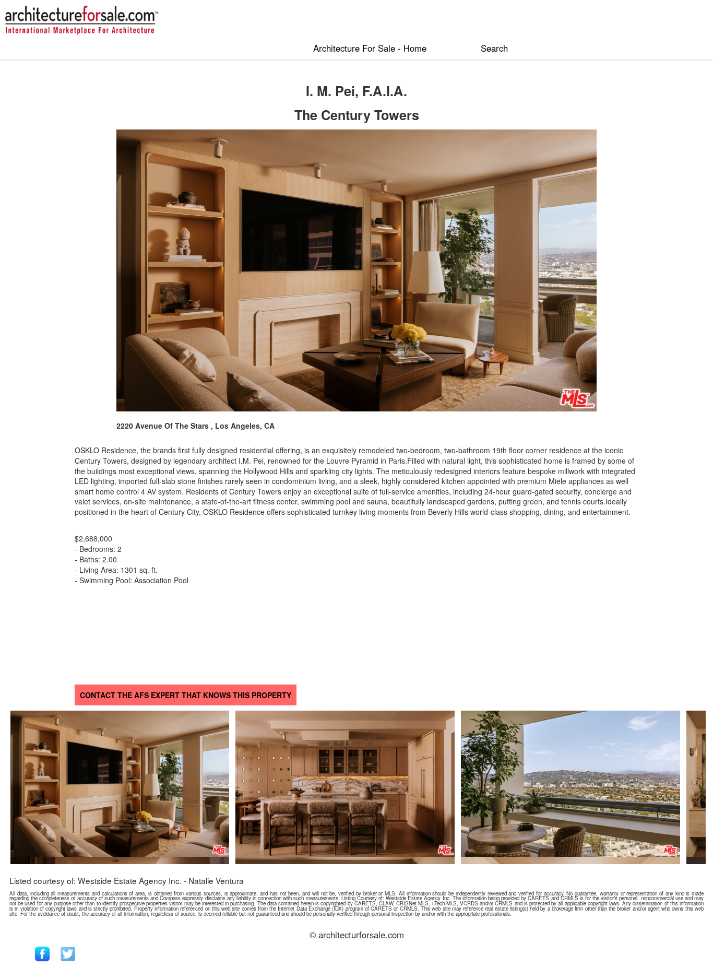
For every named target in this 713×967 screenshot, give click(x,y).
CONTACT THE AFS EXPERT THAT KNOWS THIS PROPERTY (185, 695)
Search (494, 48)
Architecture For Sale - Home (369, 48)
